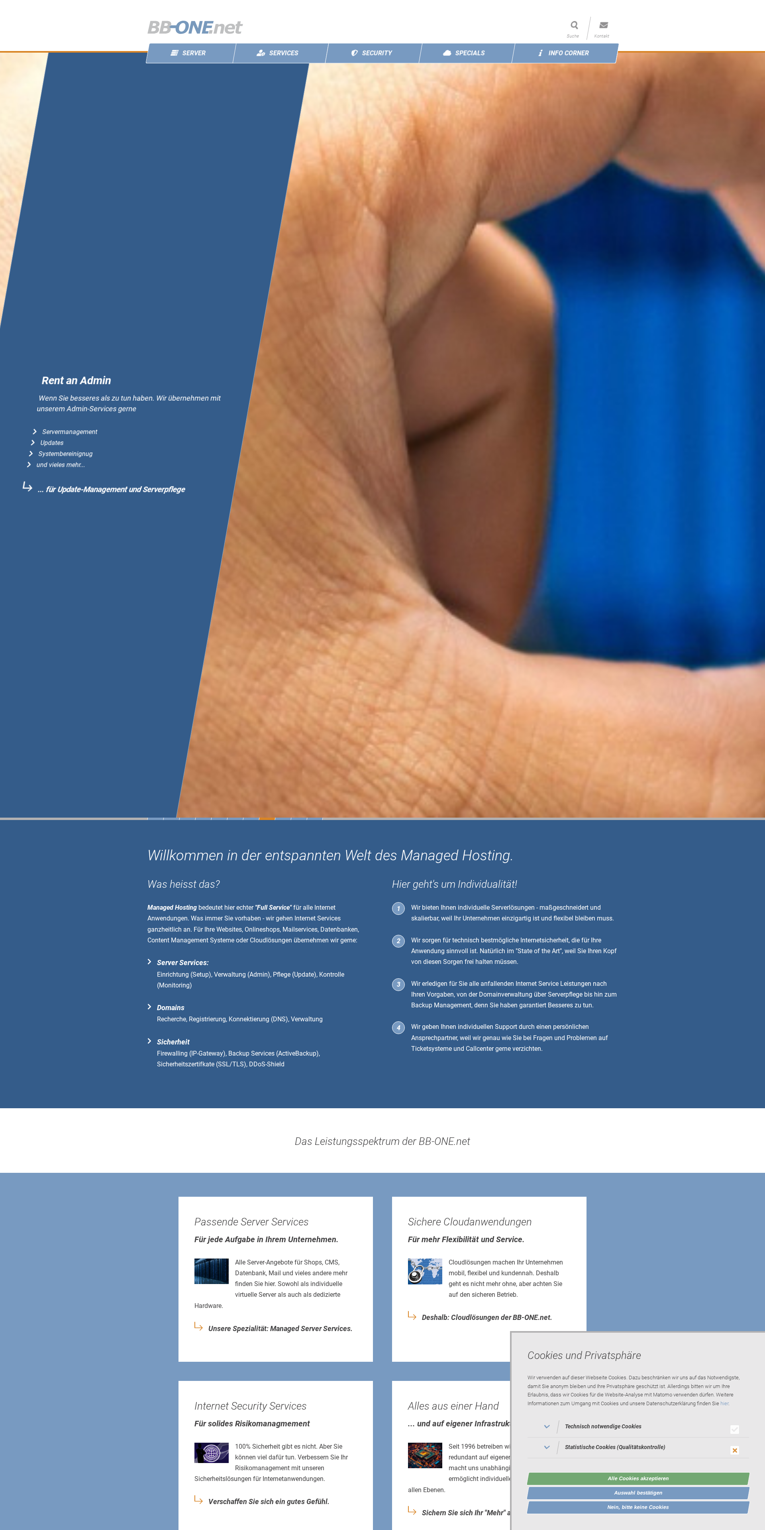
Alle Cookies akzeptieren (638, 1478)
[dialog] (637, 1430)
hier (724, 1404)
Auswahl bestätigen (638, 1493)
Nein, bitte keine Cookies (638, 1507)
